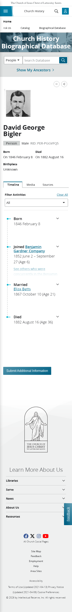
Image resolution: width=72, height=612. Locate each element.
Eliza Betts (22, 289)
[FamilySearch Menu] (57, 84)
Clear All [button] (62, 195)
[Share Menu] (64, 84)
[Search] (63, 60)
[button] (38, 222)
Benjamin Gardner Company (29, 249)
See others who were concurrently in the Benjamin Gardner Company (35, 273)
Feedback (68, 514)
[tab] (12, 185)
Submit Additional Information (27, 370)
